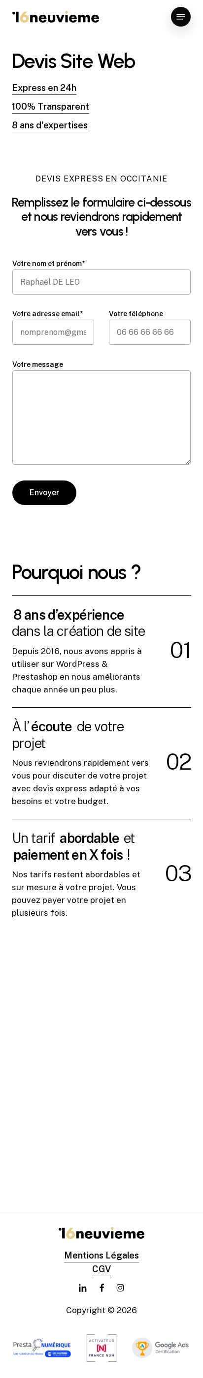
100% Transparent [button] (50, 106)
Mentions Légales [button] (101, 1255)
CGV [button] (101, 1269)
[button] (181, 17)
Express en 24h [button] (44, 88)
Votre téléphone (136, 314)
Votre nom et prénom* (48, 264)
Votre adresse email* (47, 314)
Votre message (37, 364)
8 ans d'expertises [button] (50, 125)
